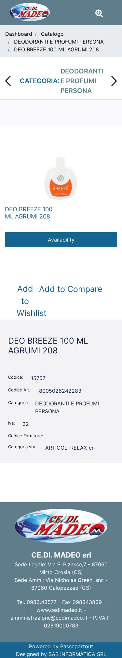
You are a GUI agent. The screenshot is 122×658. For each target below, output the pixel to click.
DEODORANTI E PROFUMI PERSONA (59, 41)
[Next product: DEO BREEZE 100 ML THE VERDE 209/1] (114, 80)
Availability (61, 239)
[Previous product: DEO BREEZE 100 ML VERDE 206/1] (8, 80)
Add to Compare (70, 289)
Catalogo (52, 34)
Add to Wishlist (26, 301)
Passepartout (76, 646)
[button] (61, 178)
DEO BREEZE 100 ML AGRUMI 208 (56, 49)
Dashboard (18, 34)
